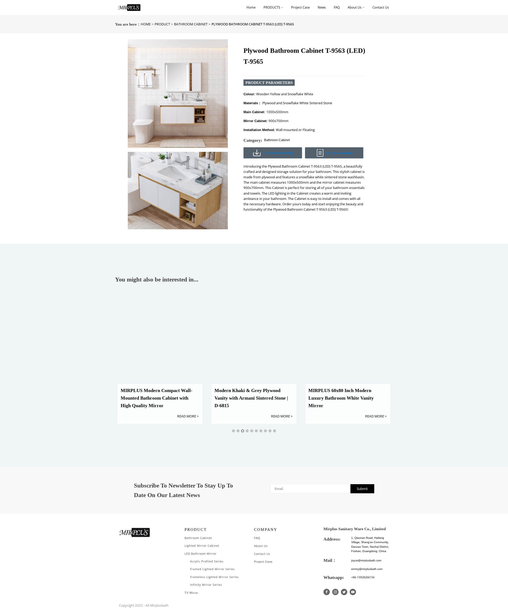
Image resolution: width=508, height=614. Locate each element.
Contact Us (380, 7)
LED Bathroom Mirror (200, 553)
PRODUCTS (272, 7)
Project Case (300, 7)
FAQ (337, 7)
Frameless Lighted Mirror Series (214, 576)
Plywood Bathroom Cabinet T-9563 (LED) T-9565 (253, 24)
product (162, 24)
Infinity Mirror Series (206, 584)
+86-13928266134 (362, 577)
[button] (233, 430)
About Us (355, 7)
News (322, 7)
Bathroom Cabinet (191, 24)
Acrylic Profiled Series (206, 561)
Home (251, 7)
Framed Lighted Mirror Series (213, 569)
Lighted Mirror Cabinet (202, 545)
